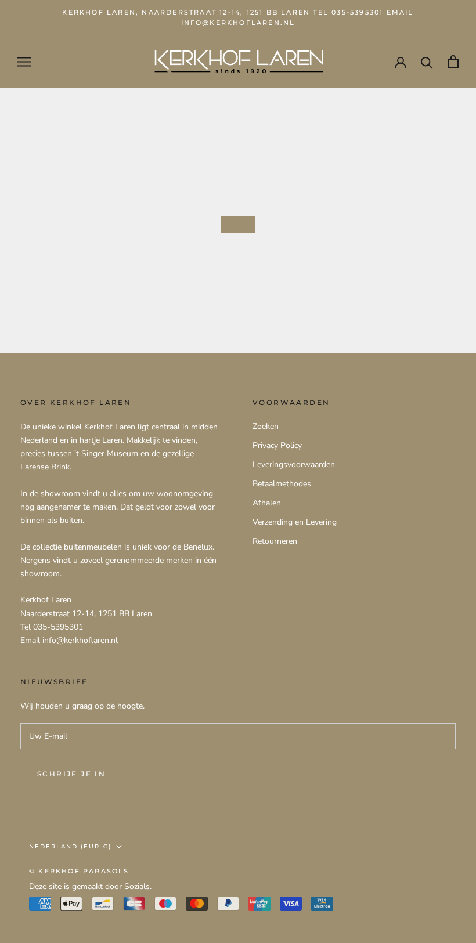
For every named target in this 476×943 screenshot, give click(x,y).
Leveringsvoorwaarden (294, 464)
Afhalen (267, 502)
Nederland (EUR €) (70, 846)
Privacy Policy (277, 445)
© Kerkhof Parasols (79, 871)
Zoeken (266, 426)
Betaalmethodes (282, 483)
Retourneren (275, 541)
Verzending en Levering (295, 521)
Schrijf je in (71, 773)
